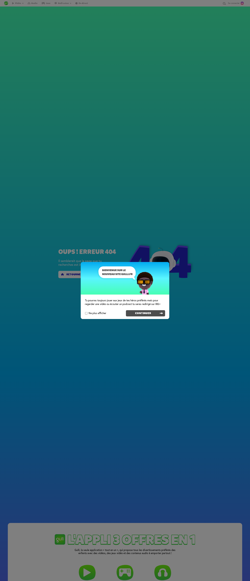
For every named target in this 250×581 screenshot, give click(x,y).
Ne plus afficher (97, 313)
